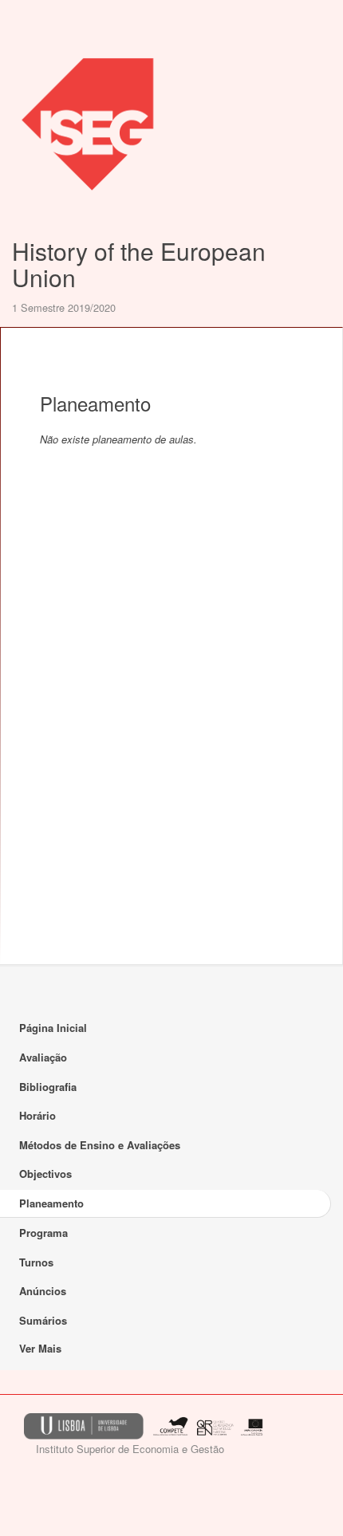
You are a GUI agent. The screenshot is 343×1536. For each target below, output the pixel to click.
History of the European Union (139, 264)
